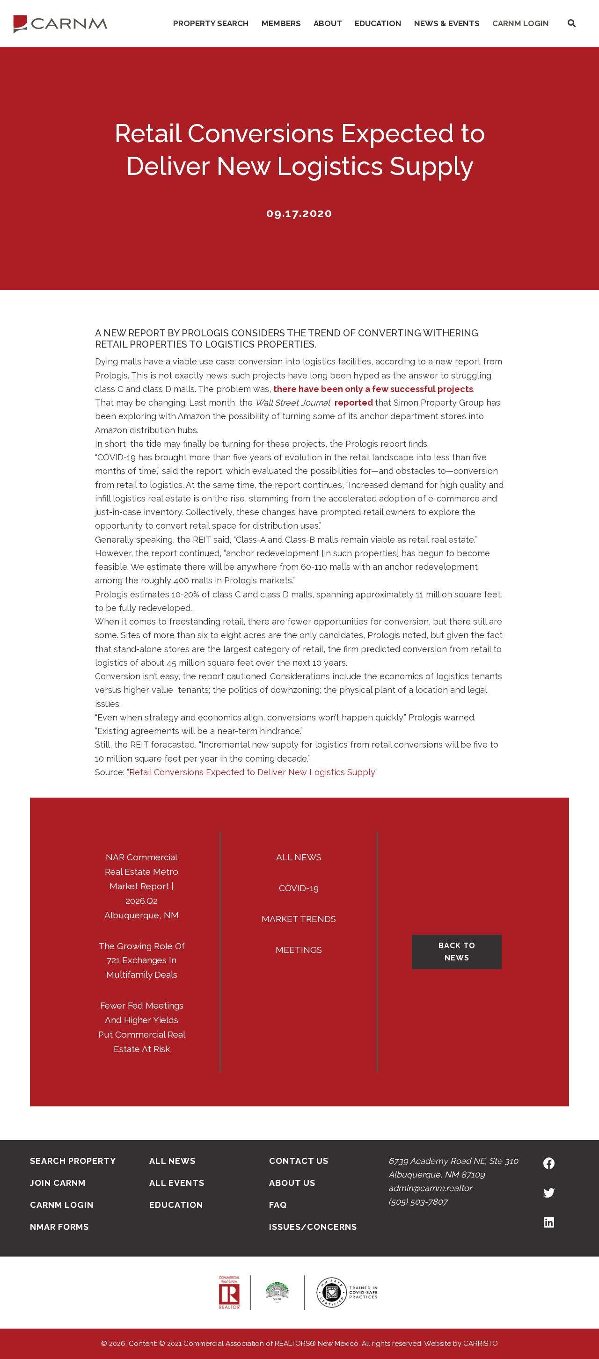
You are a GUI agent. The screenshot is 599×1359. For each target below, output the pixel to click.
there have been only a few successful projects (373, 389)
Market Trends (299, 919)
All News (298, 857)
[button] (571, 23)
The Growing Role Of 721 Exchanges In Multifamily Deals (141, 960)
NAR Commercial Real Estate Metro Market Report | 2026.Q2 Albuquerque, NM (141, 886)
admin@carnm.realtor (430, 1188)
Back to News (456, 951)
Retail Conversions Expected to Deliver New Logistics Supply (252, 772)
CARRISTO (480, 1343)
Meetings (299, 950)
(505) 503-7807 (417, 1201)
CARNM (60, 23)
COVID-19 (299, 888)
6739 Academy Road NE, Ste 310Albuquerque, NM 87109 (453, 1167)
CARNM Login (520, 23)
